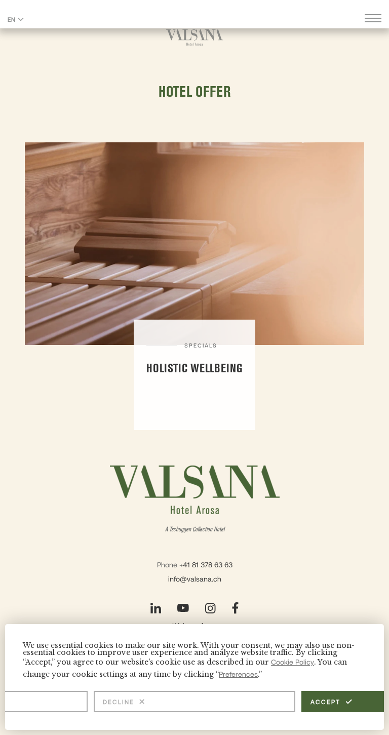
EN (11, 19)
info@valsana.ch (194, 578)
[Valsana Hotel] (194, 37)
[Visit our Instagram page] (210, 608)
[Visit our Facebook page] (235, 608)
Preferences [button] (238, 674)
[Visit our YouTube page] (183, 608)
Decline (118, 701)
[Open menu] (373, 19)
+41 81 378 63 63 (205, 564)
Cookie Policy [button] (292, 661)
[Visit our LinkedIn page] (155, 608)
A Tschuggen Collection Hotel (194, 529)
